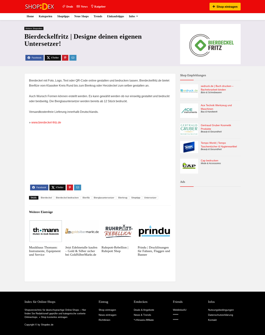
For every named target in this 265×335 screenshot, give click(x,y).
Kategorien (45, 16)
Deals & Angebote (144, 309)
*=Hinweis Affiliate (144, 319)
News (84, 6)
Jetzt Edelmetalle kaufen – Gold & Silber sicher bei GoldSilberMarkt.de (81, 251)
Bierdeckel (46, 197)
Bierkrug (122, 197)
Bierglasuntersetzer (104, 197)
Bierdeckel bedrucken (67, 197)
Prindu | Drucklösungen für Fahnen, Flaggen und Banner (154, 251)
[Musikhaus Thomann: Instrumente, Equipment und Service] (45, 222)
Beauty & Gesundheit (211, 131)
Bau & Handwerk (209, 111)
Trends (98, 16)
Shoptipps (63, 16)
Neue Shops (81, 16)
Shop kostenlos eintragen (54, 317)
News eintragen (107, 314)
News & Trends (142, 314)
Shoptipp (135, 197)
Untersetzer (150, 197)
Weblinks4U (179, 309)
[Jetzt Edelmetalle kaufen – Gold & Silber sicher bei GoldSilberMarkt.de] (82, 222)
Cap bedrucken (209, 160)
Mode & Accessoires (211, 163)
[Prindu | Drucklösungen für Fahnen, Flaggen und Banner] (154, 222)
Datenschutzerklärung (220, 314)
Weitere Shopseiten (33, 28)
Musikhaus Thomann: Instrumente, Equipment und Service (45, 251)
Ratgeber (100, 6)
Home (30, 16)
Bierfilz (86, 197)
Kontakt (212, 319)
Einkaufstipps (115, 16)
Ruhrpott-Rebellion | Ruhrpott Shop (114, 249)
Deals (69, 6)
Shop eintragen (227, 6)
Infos (132, 16)
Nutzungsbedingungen (221, 309)
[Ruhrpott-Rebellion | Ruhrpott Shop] (118, 222)
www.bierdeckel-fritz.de (46, 122)
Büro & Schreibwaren (211, 92)
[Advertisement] (100, 157)
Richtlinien (104, 319)
